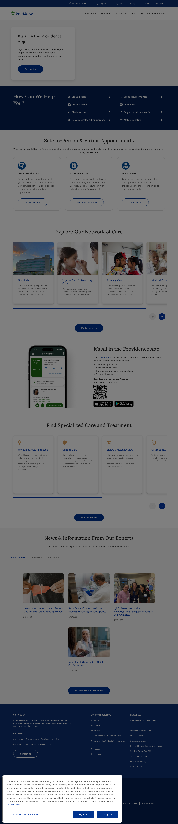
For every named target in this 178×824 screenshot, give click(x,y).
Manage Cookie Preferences (26, 814)
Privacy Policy (13, 804)
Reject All (83, 814)
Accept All (107, 814)
